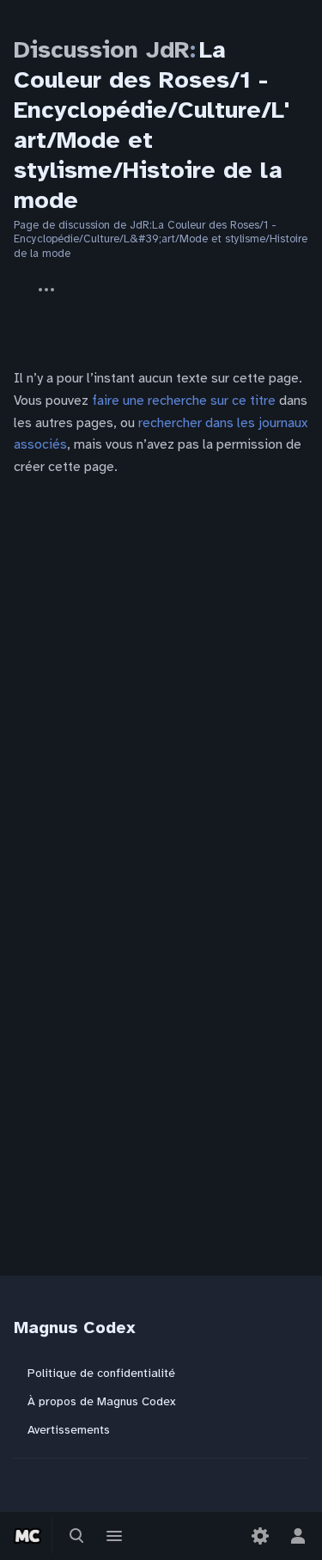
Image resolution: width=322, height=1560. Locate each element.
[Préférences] (260, 1536)
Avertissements (68, 1429)
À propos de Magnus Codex (101, 1401)
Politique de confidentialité (101, 1373)
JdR (13, 281)
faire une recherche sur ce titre (184, 400)
